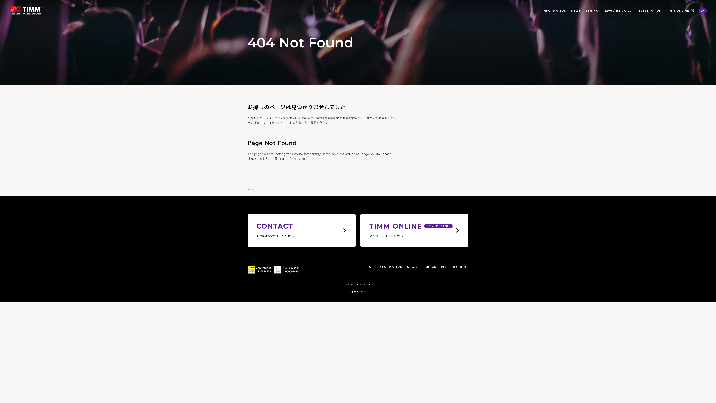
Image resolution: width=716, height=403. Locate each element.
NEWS (576, 10)
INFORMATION (554, 10)
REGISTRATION (649, 10)
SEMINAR (593, 10)
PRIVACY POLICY (358, 284)
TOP (250, 189)
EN (703, 11)
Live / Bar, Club (618, 10)
